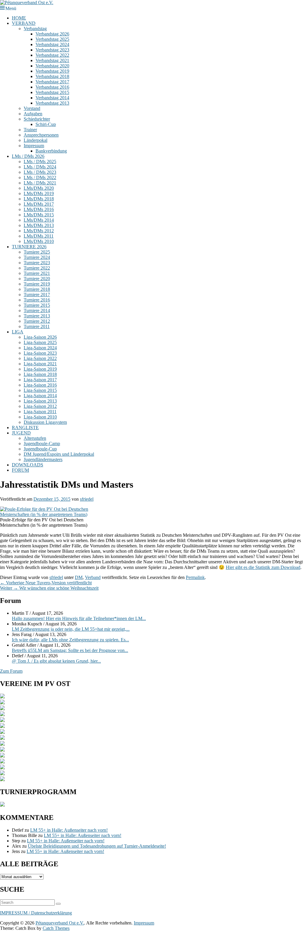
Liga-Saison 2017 (40, 379)
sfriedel (87, 499)
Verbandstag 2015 (52, 92)
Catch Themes (56, 928)
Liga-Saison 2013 (40, 400)
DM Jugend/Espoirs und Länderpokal (59, 454)
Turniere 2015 (37, 305)
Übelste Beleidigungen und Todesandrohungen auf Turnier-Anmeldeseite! (97, 846)
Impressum (34, 145)
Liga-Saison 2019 (40, 369)
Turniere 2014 (37, 310)
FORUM (20, 470)
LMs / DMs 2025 (40, 161)
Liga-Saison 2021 (40, 363)
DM (79, 577)
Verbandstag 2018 (52, 76)
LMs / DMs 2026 (28, 156)
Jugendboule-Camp (42, 443)
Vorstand (32, 108)
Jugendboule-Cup (40, 448)
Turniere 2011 (37, 326)
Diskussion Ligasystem (45, 422)
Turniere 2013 (37, 315)
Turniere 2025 (37, 251)
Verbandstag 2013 (52, 103)
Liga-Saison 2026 (40, 337)
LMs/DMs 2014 (39, 220)
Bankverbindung (51, 150)
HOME (19, 17)
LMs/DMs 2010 (39, 241)
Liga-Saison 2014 (40, 395)
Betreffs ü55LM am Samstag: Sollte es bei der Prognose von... (70, 650)
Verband (93, 577)
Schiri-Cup (46, 124)
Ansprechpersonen (41, 134)
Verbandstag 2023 (52, 49)
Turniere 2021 (37, 273)
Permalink (195, 577)
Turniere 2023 (37, 262)
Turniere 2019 (37, 283)
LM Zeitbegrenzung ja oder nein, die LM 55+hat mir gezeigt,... (71, 629)
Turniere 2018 (37, 289)
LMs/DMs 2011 (39, 236)
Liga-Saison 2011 (40, 411)
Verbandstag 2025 (52, 39)
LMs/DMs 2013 (39, 225)
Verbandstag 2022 (52, 55)
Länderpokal (35, 140)
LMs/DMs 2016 (39, 209)
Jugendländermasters (43, 459)
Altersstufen (35, 438)
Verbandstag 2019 (52, 71)
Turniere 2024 (37, 257)
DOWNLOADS (27, 464)
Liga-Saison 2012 (40, 406)
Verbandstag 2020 (52, 65)
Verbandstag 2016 (52, 87)
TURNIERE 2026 (29, 246)
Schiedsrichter (37, 118)
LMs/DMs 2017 (39, 204)
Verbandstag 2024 (52, 44)
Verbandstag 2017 (52, 81)
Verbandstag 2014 (52, 97)
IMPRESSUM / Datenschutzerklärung (36, 912)
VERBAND (24, 23)
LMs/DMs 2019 (39, 193)
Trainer (30, 129)
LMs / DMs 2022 (40, 177)
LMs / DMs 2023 (40, 172)
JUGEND (21, 432)
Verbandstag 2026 (52, 33)
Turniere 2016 (37, 299)
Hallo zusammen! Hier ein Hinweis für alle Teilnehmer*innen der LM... (79, 618)
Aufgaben (33, 113)
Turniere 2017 (37, 294)
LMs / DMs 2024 (40, 166)
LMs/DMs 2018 (39, 198)
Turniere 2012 (37, 321)
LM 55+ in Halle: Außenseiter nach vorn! (69, 830)
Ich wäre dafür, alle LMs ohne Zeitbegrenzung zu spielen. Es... (70, 639)
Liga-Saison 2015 (40, 390)
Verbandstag (35, 28)
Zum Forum (11, 671)
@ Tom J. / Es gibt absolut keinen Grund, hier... (56, 661)
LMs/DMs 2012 (39, 230)
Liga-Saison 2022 (40, 358)
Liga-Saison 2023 (40, 353)
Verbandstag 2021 (52, 60)
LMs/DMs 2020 (39, 188)
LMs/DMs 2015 (39, 214)
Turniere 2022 (37, 267)
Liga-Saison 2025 (40, 342)
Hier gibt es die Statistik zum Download (263, 567)
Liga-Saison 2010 (40, 416)
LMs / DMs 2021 (40, 182)
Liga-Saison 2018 (40, 374)
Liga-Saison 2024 (40, 347)
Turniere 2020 (37, 278)
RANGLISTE (25, 427)
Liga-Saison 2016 (40, 384)
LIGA (17, 331)
